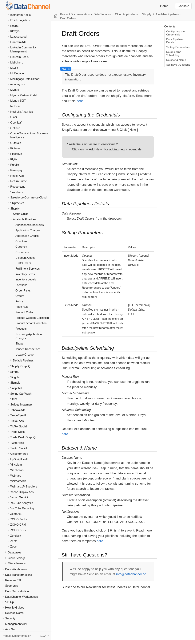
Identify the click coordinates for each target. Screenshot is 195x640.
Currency (21, 246)
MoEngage (17, 73)
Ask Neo (10, 629)
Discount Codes (25, 257)
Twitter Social (18, 448)
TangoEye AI (18, 415)
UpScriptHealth (19, 459)
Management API (16, 624)
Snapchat (16, 388)
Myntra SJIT (18, 100)
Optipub (15, 128)
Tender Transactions (28, 349)
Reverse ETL (13, 580)
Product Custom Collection (32, 317)
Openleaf (16, 122)
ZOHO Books (18, 519)
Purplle (14, 164)
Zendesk (15, 535)
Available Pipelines (24, 219)
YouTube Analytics (21, 502)
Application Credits (27, 235)
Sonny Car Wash (20, 393)
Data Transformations (18, 574)
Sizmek (15, 382)
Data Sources (102, 14)
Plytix (13, 159)
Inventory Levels (25, 279)
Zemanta (15, 513)
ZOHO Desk (18, 530)
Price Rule (21, 306)
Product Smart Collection (30, 323)
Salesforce (17, 192)
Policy (19, 301)
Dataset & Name (176, 60)
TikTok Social (18, 426)
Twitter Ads (17, 442)
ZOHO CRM (18, 524)
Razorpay (16, 170)
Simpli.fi (15, 371)
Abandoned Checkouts (29, 224)
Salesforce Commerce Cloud (28, 197)
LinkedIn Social (19, 57)
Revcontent (17, 186)
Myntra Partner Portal (23, 95)
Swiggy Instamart (21, 404)
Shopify (15, 208)
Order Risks (23, 290)
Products (21, 328)
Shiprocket (17, 203)
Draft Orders (23, 263)
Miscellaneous (17, 563)
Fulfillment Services (27, 268)
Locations (21, 285)
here (80, 101)
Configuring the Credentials (175, 33)
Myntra (14, 89)
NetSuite (15, 106)
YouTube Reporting (22, 508)
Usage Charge (24, 354)
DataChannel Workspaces (21, 596)
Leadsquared (18, 36)
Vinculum (16, 464)
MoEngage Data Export (24, 78)
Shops (19, 343)
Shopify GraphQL (21, 366)
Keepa (14, 25)
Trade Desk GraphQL (23, 437)
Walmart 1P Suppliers (23, 486)
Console (183, 6)
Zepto (13, 541)
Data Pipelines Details (175, 41)
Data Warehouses (16, 569)
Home (164, 6)
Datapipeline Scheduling (173, 53)
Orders (19, 295)
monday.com (18, 84)
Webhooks (17, 470)
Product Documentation (75, 14)
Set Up (9, 602)
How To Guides (14, 607)
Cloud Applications (126, 14)
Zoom (14, 546)
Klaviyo (14, 31)
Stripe (14, 399)
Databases (14, 552)
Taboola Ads (17, 410)
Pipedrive (16, 153)
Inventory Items (25, 274)
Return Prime (18, 181)
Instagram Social (20, 14)
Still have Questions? (179, 64)
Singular (15, 377)
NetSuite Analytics (21, 111)
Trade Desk (17, 431)
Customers (22, 252)
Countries (21, 241)
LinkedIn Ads (18, 42)
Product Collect (24, 312)
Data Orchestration (17, 591)
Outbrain (15, 143)
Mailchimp (16, 62)
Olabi (13, 117)
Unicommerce (19, 453)
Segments (11, 585)
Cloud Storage (17, 558)
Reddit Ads (17, 175)
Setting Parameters (177, 47)
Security (10, 618)
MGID (14, 67)
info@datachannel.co (131, 574)
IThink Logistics (20, 20)
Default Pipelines (23, 360)
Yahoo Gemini (19, 497)
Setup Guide (20, 213)
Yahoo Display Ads (22, 492)
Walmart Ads (18, 481)
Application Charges (27, 230)
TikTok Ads (17, 420)
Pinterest (15, 148)
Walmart (15, 475)
